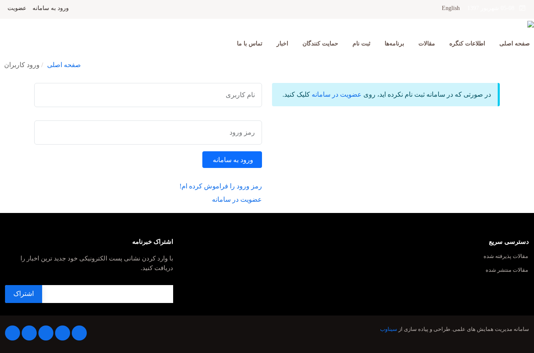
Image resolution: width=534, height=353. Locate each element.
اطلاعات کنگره (467, 43)
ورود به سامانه (51, 8)
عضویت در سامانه (337, 94)
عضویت (17, 8)
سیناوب (388, 329)
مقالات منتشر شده (507, 270)
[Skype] (12, 332)
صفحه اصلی (514, 43)
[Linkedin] (45, 332)
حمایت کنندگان (320, 43)
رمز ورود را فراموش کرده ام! (220, 186)
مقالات (426, 43)
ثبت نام (361, 43)
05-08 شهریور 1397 (493, 8)
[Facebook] (79, 332)
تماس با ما (249, 43)
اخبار (282, 43)
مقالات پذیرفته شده (506, 256)
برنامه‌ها (394, 43)
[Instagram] (29, 332)
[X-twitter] (62, 332)
